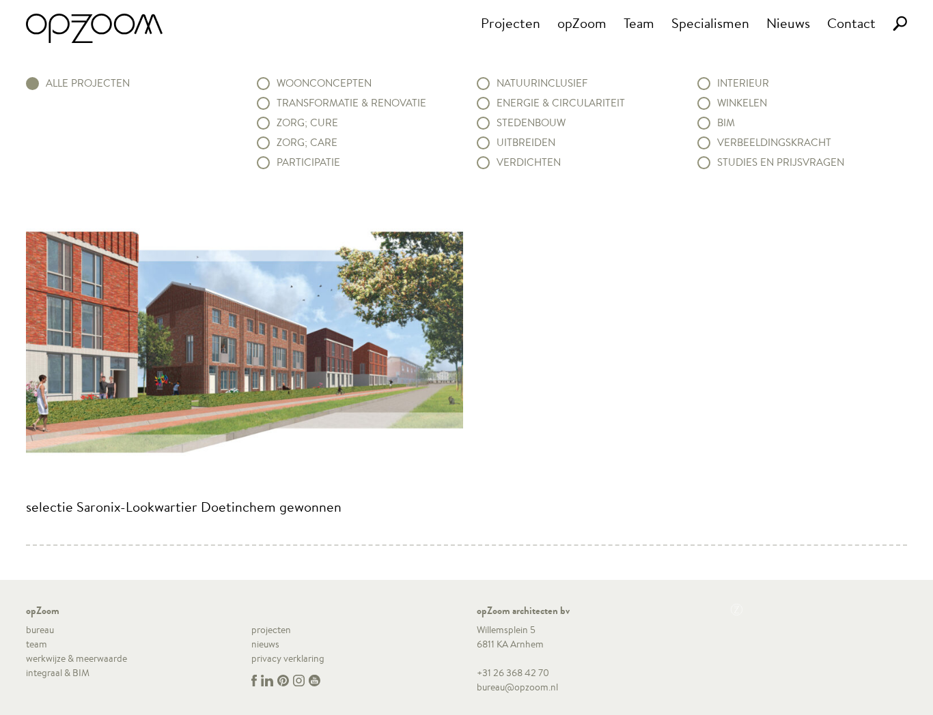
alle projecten (88, 83)
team (36, 644)
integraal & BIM (57, 673)
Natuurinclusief (542, 83)
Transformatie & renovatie (351, 103)
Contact (851, 23)
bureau (40, 630)
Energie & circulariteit (561, 103)
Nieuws (788, 23)
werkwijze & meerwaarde (76, 658)
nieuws (265, 644)
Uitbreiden (526, 142)
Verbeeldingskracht (774, 142)
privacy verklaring (287, 658)
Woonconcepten (324, 83)
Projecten (510, 23)
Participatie (308, 162)
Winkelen (742, 103)
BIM (726, 123)
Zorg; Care (307, 142)
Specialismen (710, 23)
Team (639, 23)
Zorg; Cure (307, 123)
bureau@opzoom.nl (517, 687)
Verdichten (529, 162)
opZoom (582, 23)
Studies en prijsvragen (780, 162)
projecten (271, 630)
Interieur (743, 83)
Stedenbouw (531, 123)
